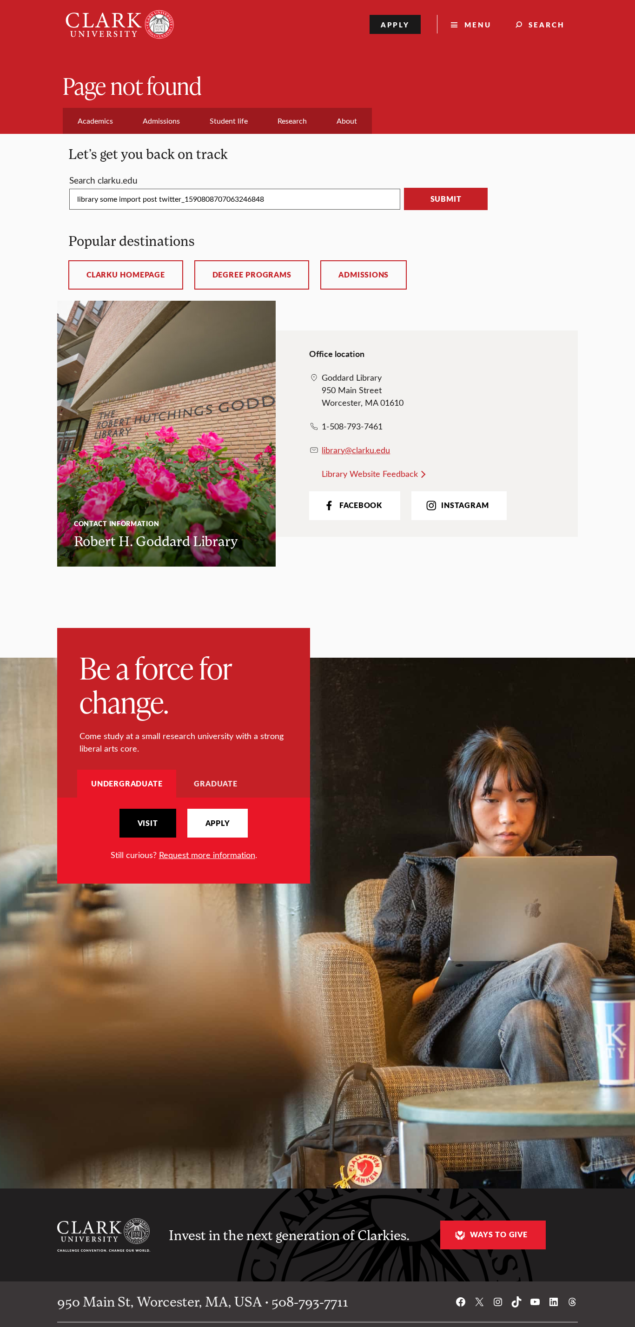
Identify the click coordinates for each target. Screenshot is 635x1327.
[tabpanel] (183, 835)
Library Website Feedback (370, 473)
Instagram (465, 505)
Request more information (207, 854)
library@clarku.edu (356, 450)
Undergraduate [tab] (126, 783)
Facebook (360, 505)
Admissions (363, 275)
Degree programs (251, 275)
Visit (148, 823)
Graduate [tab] (215, 783)
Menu (477, 24)
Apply (395, 24)
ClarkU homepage (125, 275)
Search (547, 24)
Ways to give (498, 1234)
